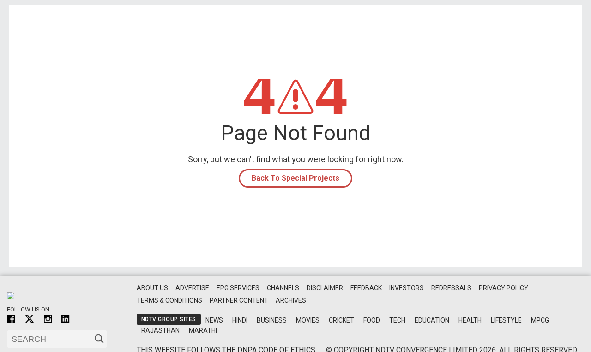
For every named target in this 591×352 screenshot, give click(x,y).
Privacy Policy (503, 288)
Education (432, 320)
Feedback (366, 288)
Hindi (239, 320)
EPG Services (238, 288)
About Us (152, 288)
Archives (291, 300)
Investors (406, 288)
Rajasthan (160, 330)
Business (272, 320)
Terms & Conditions (169, 300)
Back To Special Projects (295, 178)
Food (371, 320)
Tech (397, 320)
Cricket (341, 320)
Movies (308, 320)
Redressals (451, 288)
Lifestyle (506, 320)
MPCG (540, 320)
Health (470, 320)
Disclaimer (325, 288)
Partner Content (239, 300)
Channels (283, 288)
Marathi (203, 330)
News (214, 320)
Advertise (192, 288)
